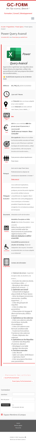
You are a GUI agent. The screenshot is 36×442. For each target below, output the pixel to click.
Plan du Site (18, 427)
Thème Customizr (22, 439)
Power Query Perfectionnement (22, 381)
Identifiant (4, 394)
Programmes (10, 27)
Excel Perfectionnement (11, 378)
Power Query (19, 27)
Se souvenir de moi (18, 407)
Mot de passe (5, 399)
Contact (18, 423)
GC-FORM (15, 437)
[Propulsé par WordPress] (25, 437)
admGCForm (24, 37)
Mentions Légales (18, 425)
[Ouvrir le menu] (32, 18)
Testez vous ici (15, 179)
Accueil (3, 27)
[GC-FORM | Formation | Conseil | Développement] (18, 6)
